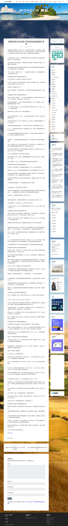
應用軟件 (53, 91)
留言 (9, 463)
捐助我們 (6, 521)
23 (54, 57)
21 (62, 55)
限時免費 (53, 74)
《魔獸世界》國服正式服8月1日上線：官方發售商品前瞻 (15, 448)
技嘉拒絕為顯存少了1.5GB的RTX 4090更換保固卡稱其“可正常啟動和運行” (57, 160)
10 (55, 53)
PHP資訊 (53, 114)
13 (60, 53)
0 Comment (30, 46)
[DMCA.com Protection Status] (55, 393)
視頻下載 (36, 1)
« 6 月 (53, 60)
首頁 (17, 1)
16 (54, 55)
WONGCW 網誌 (8, 1)
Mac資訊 (53, 100)
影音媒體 (53, 86)
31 (55, 59)
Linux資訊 (53, 103)
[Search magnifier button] (62, 41)
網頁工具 (53, 121)
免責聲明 (6, 518)
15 (52, 55)
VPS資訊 (53, 105)
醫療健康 (53, 126)
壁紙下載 (27, 1)
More (59, 1)
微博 (23, 1)
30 (54, 59)
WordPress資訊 (54, 110)
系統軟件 (53, 79)
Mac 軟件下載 (54, 93)
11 (57, 53)
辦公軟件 (53, 81)
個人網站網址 (10, 492)
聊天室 (41, 1)
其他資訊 (53, 129)
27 (60, 57)
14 (62, 53)
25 (57, 57)
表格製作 (55, 1)
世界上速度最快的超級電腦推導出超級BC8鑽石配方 (37, 448)
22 (52, 57)
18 (57, 55)
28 (62, 57)
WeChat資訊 (54, 112)
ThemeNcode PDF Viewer (9, 524)
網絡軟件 (53, 89)
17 (55, 55)
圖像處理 (53, 84)
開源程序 (53, 119)
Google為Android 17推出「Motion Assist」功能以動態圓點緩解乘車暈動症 (57, 186)
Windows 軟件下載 (55, 77)
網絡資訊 (11, 438)
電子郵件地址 (11, 487)
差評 (11, 433)
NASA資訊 (53, 107)
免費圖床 (32, 1)
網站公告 (53, 70)
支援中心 (50, 1)
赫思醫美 (53, 72)
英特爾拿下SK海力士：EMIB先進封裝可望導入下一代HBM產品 (57, 181)
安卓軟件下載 (54, 96)
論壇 (20, 1)
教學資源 (53, 117)
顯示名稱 (10, 481)
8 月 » (55, 60)
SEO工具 (45, 1)
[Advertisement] (34, 30)
